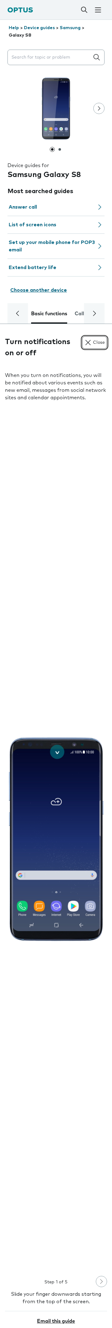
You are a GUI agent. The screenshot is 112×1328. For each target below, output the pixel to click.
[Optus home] (20, 10)
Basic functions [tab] (49, 313)
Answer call (23, 207)
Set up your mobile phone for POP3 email (52, 246)
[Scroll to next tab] (94, 313)
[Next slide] (99, 108)
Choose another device (38, 290)
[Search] (84, 9)
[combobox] (50, 57)
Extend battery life (32, 267)
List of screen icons (32, 224)
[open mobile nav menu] (98, 9)
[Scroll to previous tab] (17, 313)
